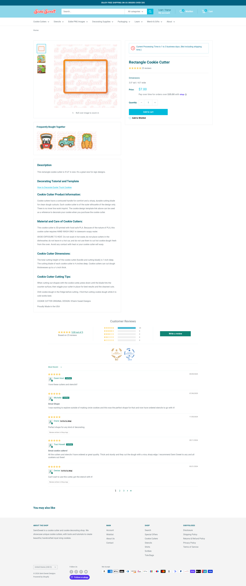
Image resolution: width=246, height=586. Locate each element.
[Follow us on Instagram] (76, 571)
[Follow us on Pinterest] (81, 571)
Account (110, 530)
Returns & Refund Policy (194, 538)
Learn (137, 21)
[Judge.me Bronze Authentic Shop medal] (116, 353)
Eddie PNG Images (76, 21)
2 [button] (119, 491)
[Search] (150, 11)
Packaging (122, 21)
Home (36, 30)
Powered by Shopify (41, 577)
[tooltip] (46, 141)
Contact (109, 543)
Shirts (147, 547)
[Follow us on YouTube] (86, 571)
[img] (54, 374)
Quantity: (133, 102)
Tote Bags (149, 555)
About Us (110, 538)
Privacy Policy (189, 543)
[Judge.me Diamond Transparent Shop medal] (129, 353)
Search (148, 530)
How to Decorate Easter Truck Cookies (54, 187)
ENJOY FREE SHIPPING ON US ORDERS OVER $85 (123, 3)
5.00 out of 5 (77, 332)
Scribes (148, 551)
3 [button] (123, 491)
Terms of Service (190, 547)
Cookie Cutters (39, 21)
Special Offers (151, 534)
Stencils (57, 21)
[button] (135, 68)
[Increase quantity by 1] (155, 102)
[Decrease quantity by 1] (141, 102)
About (169, 21)
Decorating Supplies (101, 21)
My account (164, 13)
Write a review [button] (175, 333)
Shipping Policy (190, 534)
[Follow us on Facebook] (71, 571)
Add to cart (148, 112)
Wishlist (110, 534)
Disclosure (188, 530)
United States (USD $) (43, 567)
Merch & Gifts (153, 21)
